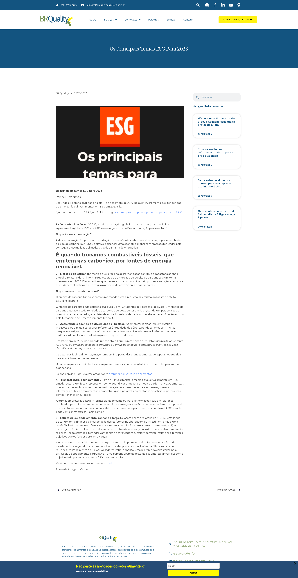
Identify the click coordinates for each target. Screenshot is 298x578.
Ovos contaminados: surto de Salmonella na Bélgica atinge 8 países (216, 214)
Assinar (193, 572)
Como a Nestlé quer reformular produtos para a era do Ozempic (215, 152)
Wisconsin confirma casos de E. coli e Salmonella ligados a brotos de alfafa (216, 121)
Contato (188, 19)
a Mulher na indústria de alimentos (130, 374)
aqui (109, 463)
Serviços (109, 19)
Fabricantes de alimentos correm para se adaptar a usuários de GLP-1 (214, 183)
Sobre (92, 19)
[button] (198, 5)
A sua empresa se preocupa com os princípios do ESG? (148, 212)
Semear (171, 19)
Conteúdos (131, 19)
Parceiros (153, 19)
